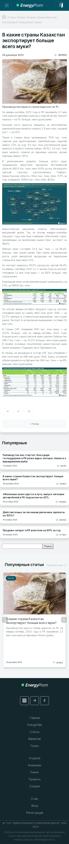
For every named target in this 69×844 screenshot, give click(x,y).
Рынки (11, 578)
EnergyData (34, 725)
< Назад (34, 423)
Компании (34, 765)
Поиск (48, 546)
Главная (34, 718)
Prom (31, 5)
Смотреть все (55, 565)
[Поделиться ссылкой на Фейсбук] (18, 411)
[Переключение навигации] (6, 5)
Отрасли (34, 758)
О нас (34, 798)
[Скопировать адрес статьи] (29, 411)
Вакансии (34, 739)
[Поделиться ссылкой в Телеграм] (7, 411)
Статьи (34, 732)
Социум (34, 786)
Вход (34, 805)
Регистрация (34, 812)
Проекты (34, 779)
